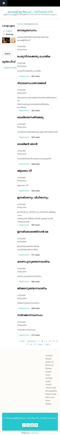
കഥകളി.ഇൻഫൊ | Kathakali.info (30, 12)
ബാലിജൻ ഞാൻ (27, 144)
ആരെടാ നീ (24, 170)
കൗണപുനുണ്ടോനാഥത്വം (33, 261)
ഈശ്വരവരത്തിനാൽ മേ (32, 231)
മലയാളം (10, 34)
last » (48, 344)
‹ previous (31, 341)
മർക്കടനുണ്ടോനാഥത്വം (32, 288)
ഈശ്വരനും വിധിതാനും (32, 197)
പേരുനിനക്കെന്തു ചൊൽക (33, 56)
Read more (24, 76)
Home (20, 24)
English (9, 31)
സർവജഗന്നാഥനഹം (30, 315)
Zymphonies (34, 433)
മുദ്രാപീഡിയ (10, 67)
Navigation (3, 3)
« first (22, 341)
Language (21, 46)
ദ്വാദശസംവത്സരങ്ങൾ (31, 83)
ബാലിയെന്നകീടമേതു (30, 117)
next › (40, 344)
